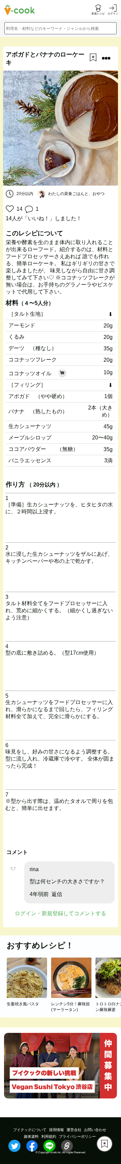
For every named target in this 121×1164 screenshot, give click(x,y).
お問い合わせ (95, 1130)
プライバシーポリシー (77, 1136)
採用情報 (56, 1130)
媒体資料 (31, 1136)
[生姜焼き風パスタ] (29, 996)
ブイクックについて (29, 1130)
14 (18, 209)
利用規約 (48, 1136)
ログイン (113, 13)
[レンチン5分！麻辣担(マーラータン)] (73, 996)
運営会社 (74, 1130)
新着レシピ (98, 13)
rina (34, 869)
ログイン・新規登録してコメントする (60, 913)
